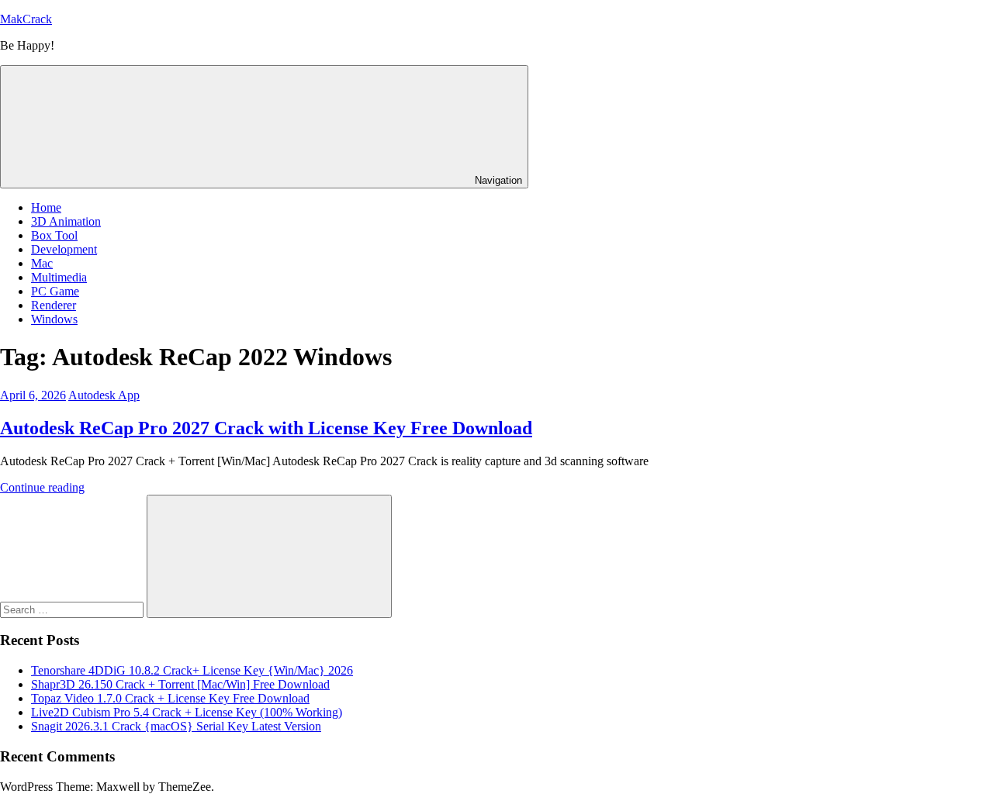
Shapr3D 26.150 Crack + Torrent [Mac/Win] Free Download (180, 684)
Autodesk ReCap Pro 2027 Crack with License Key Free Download (266, 428)
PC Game (55, 291)
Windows (54, 319)
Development (64, 249)
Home (46, 207)
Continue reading (42, 487)
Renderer (53, 305)
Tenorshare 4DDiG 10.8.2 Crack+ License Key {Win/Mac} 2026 (192, 670)
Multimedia (59, 277)
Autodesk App (104, 395)
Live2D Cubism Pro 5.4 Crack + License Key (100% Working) (186, 712)
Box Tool (54, 235)
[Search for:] (73, 609)
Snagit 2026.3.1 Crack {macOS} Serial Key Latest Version (176, 726)
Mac (42, 263)
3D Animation (66, 221)
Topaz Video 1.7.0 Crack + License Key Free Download (170, 698)
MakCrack (26, 19)
